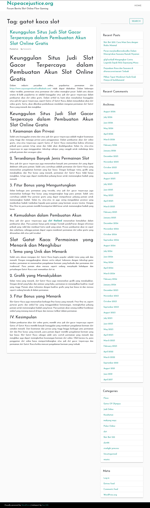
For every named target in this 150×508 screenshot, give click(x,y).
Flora (106, 398)
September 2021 (111, 363)
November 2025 (111, 162)
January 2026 (110, 151)
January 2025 (110, 218)
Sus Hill (45, 505)
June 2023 (108, 324)
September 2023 (111, 307)
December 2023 (111, 290)
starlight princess (111, 448)
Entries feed (109, 484)
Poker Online (109, 426)
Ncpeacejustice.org (30, 3)
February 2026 (110, 145)
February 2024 (110, 279)
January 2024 (110, 285)
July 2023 (108, 318)
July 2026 (108, 117)
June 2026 (108, 123)
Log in (106, 478)
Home (137, 6)
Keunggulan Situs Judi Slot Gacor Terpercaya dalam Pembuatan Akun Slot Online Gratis (48, 38)
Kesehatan (108, 415)
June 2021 (108, 374)
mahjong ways (110, 420)
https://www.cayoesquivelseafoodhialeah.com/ (30, 89)
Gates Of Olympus (112, 404)
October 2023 (110, 301)
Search (136, 21)
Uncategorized (110, 454)
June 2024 (108, 257)
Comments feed (111, 489)
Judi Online (108, 409)
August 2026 (109, 112)
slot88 (106, 443)
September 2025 (111, 173)
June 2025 (108, 190)
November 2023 (111, 296)
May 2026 (108, 128)
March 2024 (109, 274)
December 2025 (111, 156)
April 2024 (108, 268)
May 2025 (108, 195)
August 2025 (109, 179)
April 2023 (108, 335)
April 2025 (108, 201)
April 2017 (108, 380)
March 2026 (109, 140)
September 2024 (111, 240)
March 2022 (109, 357)
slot (105, 432)
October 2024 (110, 234)
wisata (106, 459)
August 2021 (109, 368)
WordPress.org (110, 495)
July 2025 (108, 184)
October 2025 (110, 167)
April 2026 (108, 134)
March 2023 (109, 340)
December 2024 (111, 223)
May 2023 (108, 329)
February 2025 (110, 212)
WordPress (26, 505)
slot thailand (55, 221)
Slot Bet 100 (109, 437)
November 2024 (111, 229)
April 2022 (108, 352)
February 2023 (110, 346)
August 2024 (109, 246)
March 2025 (109, 207)
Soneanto (27, 49)
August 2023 (109, 313)
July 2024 (108, 251)
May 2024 (108, 262)
